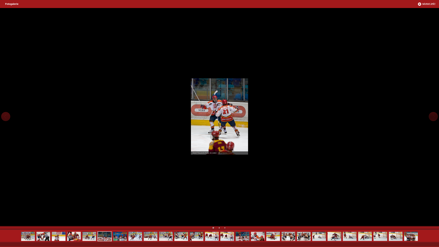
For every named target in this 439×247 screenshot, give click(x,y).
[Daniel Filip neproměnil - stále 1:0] (334, 241)
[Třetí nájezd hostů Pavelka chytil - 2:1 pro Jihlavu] (365, 241)
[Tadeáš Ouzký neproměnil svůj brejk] (135, 241)
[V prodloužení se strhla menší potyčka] (288, 241)
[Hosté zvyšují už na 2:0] (350, 241)
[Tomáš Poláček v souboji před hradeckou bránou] (28, 241)
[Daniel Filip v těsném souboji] (258, 241)
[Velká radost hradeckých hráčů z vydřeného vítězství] (411, 241)
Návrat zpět (428, 4)
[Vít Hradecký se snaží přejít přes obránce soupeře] (273, 241)
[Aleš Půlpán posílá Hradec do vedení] (395, 241)
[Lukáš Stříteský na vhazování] (43, 241)
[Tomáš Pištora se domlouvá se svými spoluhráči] (58, 241)
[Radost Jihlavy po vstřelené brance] (181, 241)
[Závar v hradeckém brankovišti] (166, 241)
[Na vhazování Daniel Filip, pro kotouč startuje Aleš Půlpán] (74, 241)
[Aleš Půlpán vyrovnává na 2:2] (380, 241)
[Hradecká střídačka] (120, 241)
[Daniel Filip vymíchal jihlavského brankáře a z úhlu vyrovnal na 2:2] (212, 241)
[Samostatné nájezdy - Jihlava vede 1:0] (319, 241)
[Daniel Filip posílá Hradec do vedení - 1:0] (89, 241)
